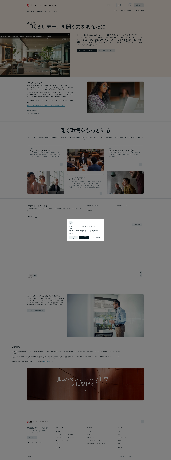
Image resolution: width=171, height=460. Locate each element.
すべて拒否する (73, 237)
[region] (85, 230)
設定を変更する (98, 237)
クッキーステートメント (93, 232)
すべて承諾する (84, 237)
